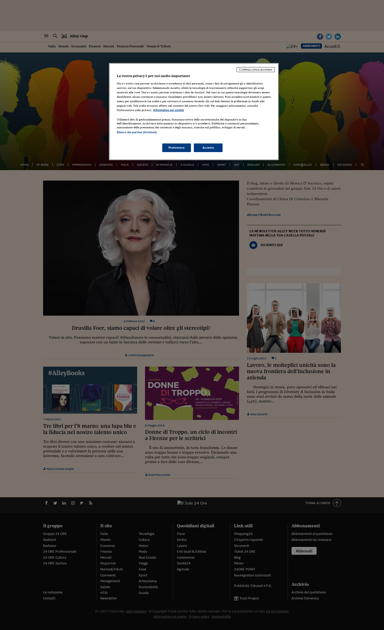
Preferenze (176, 147)
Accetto (208, 147)
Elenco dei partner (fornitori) (137, 132)
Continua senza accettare (255, 69)
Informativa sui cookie (168, 110)
